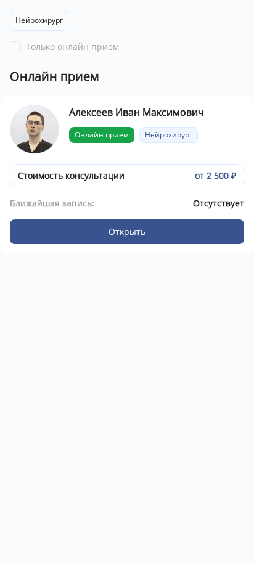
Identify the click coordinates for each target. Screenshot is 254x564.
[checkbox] (15, 46)
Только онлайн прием (72, 46)
